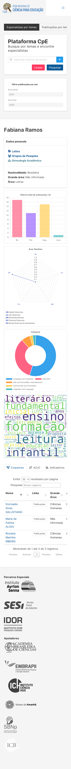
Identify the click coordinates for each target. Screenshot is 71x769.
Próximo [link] (46, 554)
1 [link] (36, 554)
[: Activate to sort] (27, 495)
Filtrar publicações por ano (25, 84)
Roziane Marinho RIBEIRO (11, 537)
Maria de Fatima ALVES (11, 522)
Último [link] (59, 554)
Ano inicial (13, 89)
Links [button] (35, 493)
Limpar (38, 67)
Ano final (12, 100)
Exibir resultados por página (35, 479)
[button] (63, 8)
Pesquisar (55, 67)
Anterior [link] (27, 554)
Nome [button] (9, 493)
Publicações (39, 504)
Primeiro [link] (13, 554)
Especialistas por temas (21, 27)
